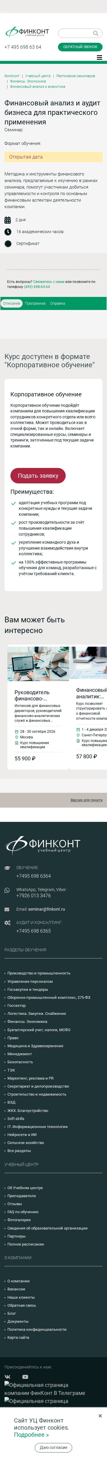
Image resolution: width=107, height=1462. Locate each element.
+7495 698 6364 (33, 876)
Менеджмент (19, 1054)
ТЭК (11, 1070)
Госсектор (16, 1005)
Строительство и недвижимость (36, 1094)
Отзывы (14, 1204)
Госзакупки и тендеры (27, 989)
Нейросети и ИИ (22, 1134)
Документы (18, 1321)
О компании (18, 1281)
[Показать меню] (99, 57)
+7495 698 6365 (33, 931)
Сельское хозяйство (25, 1142)
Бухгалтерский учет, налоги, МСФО (38, 1030)
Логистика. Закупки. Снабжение (36, 1013)
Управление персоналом (30, 981)
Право (12, 1038)
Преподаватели (21, 1196)
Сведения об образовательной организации (47, 1228)
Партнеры (16, 1236)
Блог (11, 1313)
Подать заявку (38, 475)
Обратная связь (21, 1305)
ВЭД (11, 1102)
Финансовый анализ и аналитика (37, 87)
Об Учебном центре (25, 1188)
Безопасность (20, 1062)
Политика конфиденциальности (37, 1329)
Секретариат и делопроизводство (38, 1086)
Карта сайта (18, 1337)
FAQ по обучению (23, 1212)
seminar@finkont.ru (46, 909)
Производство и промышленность (38, 973)
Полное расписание (25, 1244)
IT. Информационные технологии (37, 1126)
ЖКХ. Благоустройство (27, 1110)
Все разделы (19, 1150)
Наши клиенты (21, 1297)
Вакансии (16, 1289)
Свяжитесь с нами (48, 282)
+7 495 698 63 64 (22, 47)
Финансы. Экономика (28, 81)
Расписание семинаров (75, 76)
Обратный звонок (80, 47)
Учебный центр (38, 76)
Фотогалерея (19, 1220)
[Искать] (96, 33)
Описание (11, 303)
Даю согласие (53, 1447)
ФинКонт (12, 76)
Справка (57, 303)
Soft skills (15, 1118)
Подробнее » (31, 1434)
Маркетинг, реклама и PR (30, 1078)
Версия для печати (87, 800)
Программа (35, 303)
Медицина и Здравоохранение (35, 1046)
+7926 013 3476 (33, 895)
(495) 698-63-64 (37, 287)
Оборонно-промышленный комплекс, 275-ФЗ (48, 997)
